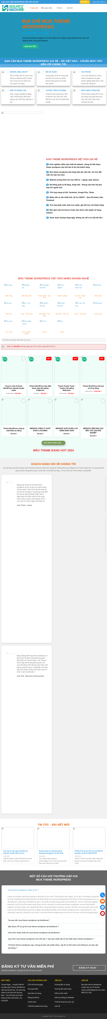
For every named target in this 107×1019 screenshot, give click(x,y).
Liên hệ (70, 8)
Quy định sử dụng (34, 993)
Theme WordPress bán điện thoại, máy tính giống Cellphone (40, 388)
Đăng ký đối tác (33, 997)
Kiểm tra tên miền (61, 993)
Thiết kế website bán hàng (37, 1006)
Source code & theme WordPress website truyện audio (13, 388)
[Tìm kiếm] (104, 8)
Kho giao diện (33, 989)
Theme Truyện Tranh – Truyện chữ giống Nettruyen (67, 388)
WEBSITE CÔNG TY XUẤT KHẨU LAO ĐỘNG (40, 429)
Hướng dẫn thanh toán (63, 989)
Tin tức (59, 8)
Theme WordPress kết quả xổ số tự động (93, 387)
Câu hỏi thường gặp (35, 984)
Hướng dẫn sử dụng (62, 984)
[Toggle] (6, 890)
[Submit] (103, 340)
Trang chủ (34, 8)
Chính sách (32, 1002)
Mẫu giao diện (46, 8)
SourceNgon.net (59, 1016)
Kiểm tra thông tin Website (64, 997)
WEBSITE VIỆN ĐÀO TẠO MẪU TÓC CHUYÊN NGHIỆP (93, 431)
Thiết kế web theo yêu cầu (64, 1002)
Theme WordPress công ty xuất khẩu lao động (13, 429)
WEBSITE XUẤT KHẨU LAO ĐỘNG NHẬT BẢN (67, 429)
